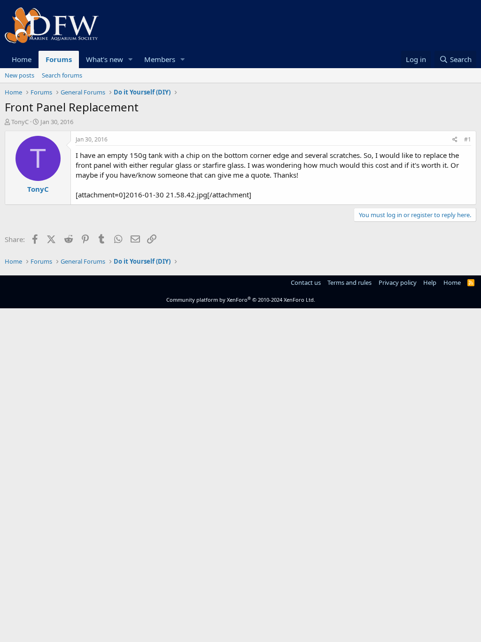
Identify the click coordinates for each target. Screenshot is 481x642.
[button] (130, 59)
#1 (467, 139)
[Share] (455, 139)
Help (429, 282)
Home (21, 59)
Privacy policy (398, 282)
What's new (104, 59)
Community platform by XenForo (240, 299)
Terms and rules (349, 282)
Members (159, 59)
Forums (59, 59)
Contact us (306, 282)
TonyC (20, 121)
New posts (19, 75)
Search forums (62, 75)
